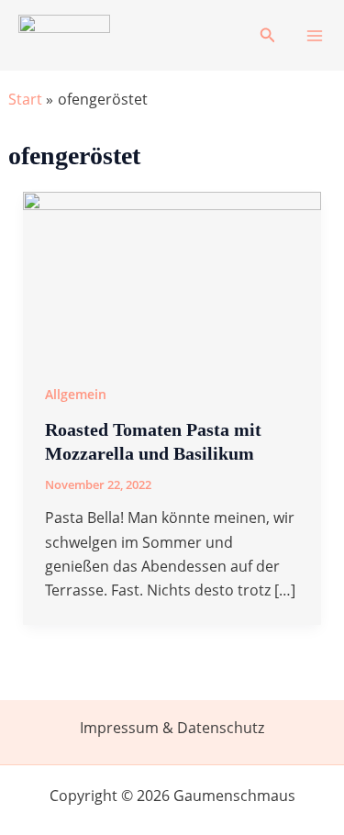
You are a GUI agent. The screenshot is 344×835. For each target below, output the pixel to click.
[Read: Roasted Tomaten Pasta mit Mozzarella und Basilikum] (172, 274)
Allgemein (75, 394)
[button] (268, 36)
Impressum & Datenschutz (172, 728)
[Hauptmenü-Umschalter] (314, 36)
